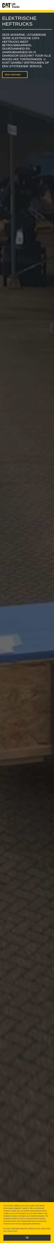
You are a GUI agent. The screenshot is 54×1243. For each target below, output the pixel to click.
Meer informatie (13, 74)
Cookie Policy (11, 1231)
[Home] (11, 5)
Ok (27, 1237)
